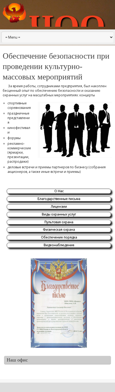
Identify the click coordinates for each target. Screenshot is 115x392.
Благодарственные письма (58, 198)
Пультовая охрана (58, 222)
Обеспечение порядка (59, 237)
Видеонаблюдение (59, 245)
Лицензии (59, 206)
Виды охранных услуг (59, 214)
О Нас (59, 191)
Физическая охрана (59, 229)
